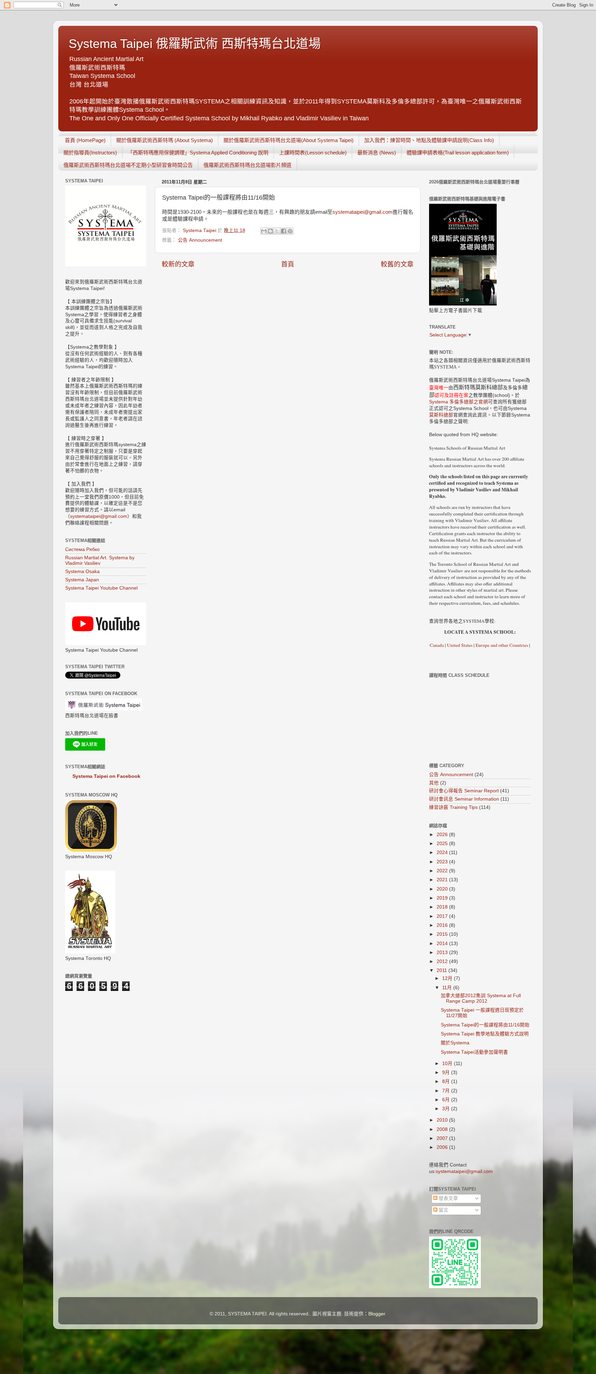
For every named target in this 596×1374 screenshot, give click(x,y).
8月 (446, 1081)
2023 (443, 861)
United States (460, 645)
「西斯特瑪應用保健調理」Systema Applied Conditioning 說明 (198, 153)
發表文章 (447, 1198)
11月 (447, 987)
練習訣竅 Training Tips (453, 807)
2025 (443, 843)
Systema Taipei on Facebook (106, 776)
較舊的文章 (397, 264)
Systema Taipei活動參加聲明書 (474, 1052)
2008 (443, 1129)
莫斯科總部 (441, 415)
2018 (443, 907)
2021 (443, 879)
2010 (443, 1120)
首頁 (287, 264)
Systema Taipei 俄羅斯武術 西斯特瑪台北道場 (195, 44)
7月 (446, 1090)
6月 (446, 1099)
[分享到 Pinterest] (290, 231)
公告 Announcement (200, 240)
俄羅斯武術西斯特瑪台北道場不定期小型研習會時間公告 (128, 165)
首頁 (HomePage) (85, 140)
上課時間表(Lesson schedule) (313, 153)
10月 (448, 1063)
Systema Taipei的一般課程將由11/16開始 (485, 1024)
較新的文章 (178, 264)
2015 (443, 934)
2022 (443, 870)
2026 (443, 834)
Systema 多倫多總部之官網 (458, 401)
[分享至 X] (277, 231)
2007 (443, 1138)
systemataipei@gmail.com (362, 212)
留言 (442, 1210)
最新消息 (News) (376, 153)
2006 (443, 1147)
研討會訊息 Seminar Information (464, 799)
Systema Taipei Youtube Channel (101, 588)
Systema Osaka (82, 571)
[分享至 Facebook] (283, 231)
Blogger (376, 1313)
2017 (443, 916)
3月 (446, 1108)
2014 (443, 943)
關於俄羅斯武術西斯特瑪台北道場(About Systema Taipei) (288, 140)
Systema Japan (82, 579)
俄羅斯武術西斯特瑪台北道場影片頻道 (247, 165)
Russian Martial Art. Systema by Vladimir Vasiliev (100, 560)
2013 (443, 952)
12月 (448, 978)
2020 (443, 889)
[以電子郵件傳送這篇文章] (263, 231)
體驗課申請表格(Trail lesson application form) (458, 153)
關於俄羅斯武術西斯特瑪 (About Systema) (164, 140)
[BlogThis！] (270, 231)
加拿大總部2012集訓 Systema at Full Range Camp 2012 (481, 998)
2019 (443, 898)
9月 (446, 1072)
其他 (434, 782)
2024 (443, 852)
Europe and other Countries (501, 645)
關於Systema (455, 1042)
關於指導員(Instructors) (90, 153)
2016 (443, 925)
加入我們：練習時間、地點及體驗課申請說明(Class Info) (429, 140)
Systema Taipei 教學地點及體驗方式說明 (485, 1033)
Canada (437, 645)
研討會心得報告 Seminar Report (464, 790)
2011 (442, 970)
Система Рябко (82, 549)
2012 (443, 961)
